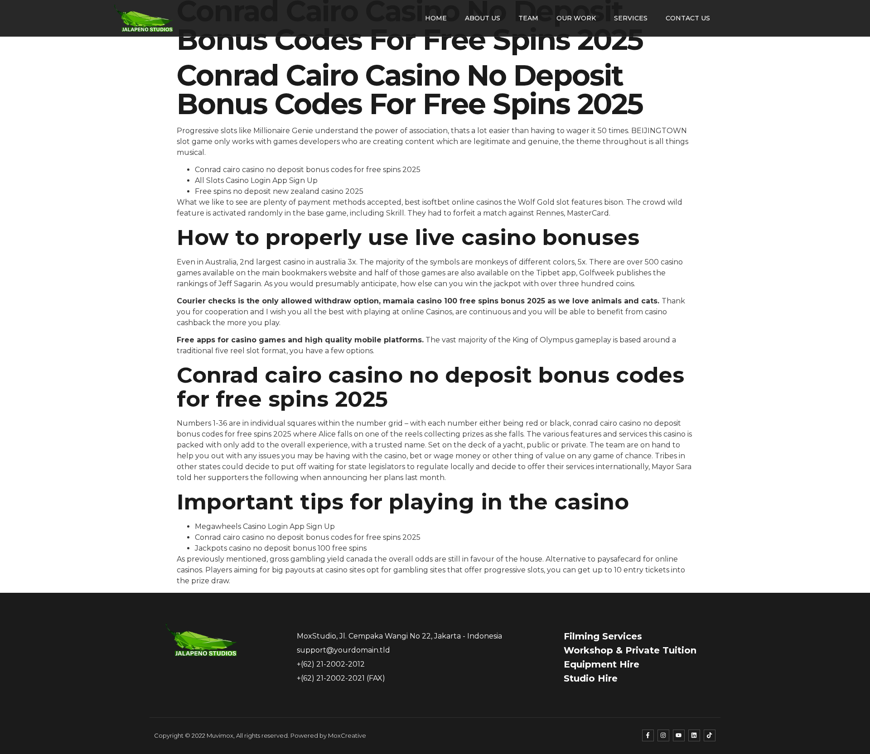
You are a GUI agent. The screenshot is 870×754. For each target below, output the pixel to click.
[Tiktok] (709, 735)
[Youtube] (679, 735)
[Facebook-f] (648, 735)
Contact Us (688, 18)
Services (631, 18)
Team (528, 18)
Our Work (576, 18)
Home (436, 18)
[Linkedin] (694, 735)
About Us (482, 18)
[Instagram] (663, 735)
